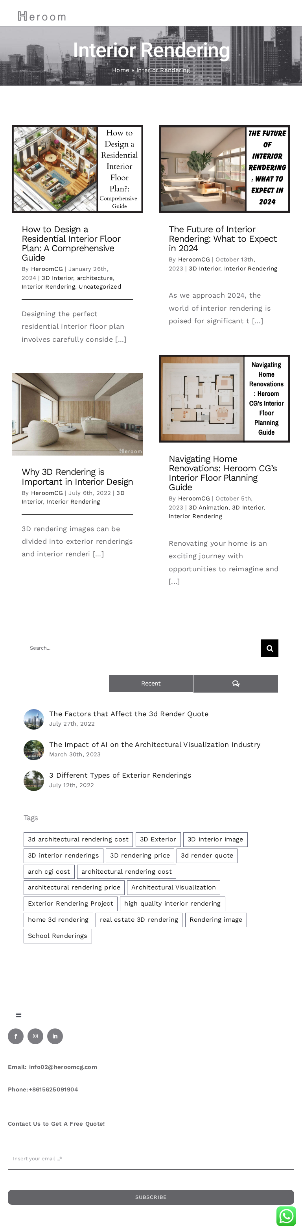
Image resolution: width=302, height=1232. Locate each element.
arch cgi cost (49, 871)
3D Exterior (158, 839)
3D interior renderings (63, 855)
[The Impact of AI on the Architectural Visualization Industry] (34, 746)
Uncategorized (100, 286)
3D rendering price (140, 855)
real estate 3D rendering (139, 919)
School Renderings (58, 935)
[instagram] (35, 1036)
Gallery (77, 169)
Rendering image (216, 919)
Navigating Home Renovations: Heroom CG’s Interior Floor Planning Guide (223, 473)
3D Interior (57, 278)
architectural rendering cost (126, 871)
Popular (66, 683)
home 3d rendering (58, 919)
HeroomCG (47, 268)
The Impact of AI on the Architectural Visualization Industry (154, 744)
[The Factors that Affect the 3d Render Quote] (34, 715)
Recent (150, 683)
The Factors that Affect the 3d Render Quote (129, 714)
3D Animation (208, 507)
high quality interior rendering (172, 903)
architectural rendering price (74, 887)
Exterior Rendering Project (70, 903)
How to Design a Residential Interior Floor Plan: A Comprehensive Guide (71, 243)
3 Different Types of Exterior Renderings (120, 775)
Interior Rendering (48, 286)
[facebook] (16, 1036)
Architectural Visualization (173, 887)
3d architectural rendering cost (78, 839)
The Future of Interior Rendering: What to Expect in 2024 (223, 239)
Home (120, 70)
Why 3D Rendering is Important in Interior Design (77, 477)
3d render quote (207, 855)
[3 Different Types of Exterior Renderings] (34, 777)
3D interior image (215, 839)
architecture (95, 278)
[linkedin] (55, 1036)
